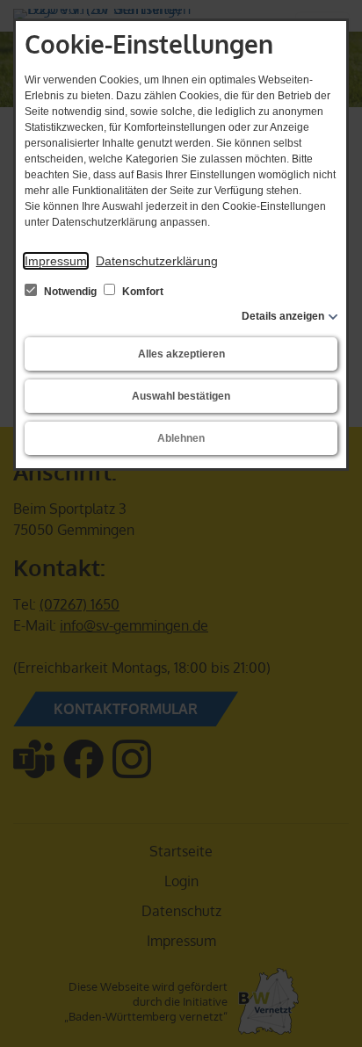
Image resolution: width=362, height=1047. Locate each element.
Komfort (141, 291)
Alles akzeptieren (181, 354)
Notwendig (70, 291)
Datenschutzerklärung (157, 261)
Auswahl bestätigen (181, 396)
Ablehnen (181, 438)
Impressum (56, 261)
